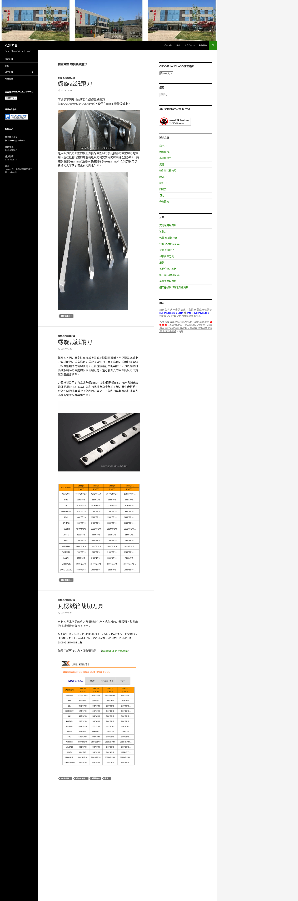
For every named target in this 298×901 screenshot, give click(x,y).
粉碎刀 (163, 176)
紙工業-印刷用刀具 (169, 274)
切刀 (161, 195)
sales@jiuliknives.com (115, 650)
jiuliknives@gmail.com (15, 140)
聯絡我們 (203, 45)
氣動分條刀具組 (167, 268)
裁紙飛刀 (96, 778)
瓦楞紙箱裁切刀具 (80, 605)
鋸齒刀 (107, 778)
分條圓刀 (164, 201)
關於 (178, 45)
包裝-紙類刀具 (167, 250)
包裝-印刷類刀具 (168, 237)
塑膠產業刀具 (166, 256)
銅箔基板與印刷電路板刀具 (173, 287)
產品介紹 (188, 45)
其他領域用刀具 (167, 225)
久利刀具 (11, 45)
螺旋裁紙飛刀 (75, 83)
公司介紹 (168, 45)
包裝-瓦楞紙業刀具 (66, 78)
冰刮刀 (163, 231)
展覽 (161, 164)
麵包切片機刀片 (167, 170)
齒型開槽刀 (165, 151)
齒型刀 (163, 145)
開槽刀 (163, 189)
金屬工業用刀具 (167, 281)
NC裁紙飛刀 (66, 778)
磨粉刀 (163, 182)
